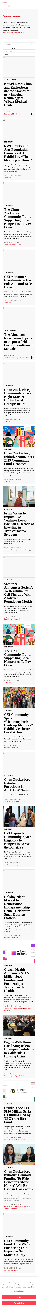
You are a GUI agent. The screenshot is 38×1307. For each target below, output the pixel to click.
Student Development (11, 1208)
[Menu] (34, 5)
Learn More (31, 1287)
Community (7, 114)
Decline (19, 1297)
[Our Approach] (8, 5)
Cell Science (8, 619)
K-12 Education (16, 1206)
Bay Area (7, 358)
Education (13, 550)
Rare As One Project (10, 1008)
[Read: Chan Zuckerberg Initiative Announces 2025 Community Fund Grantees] (19, 455)
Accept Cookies (19, 1303)
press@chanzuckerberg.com (13, 32)
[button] (19, 48)
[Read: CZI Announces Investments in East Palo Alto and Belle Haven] (19, 277)
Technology (26, 550)
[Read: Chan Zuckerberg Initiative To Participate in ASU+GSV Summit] (19, 778)
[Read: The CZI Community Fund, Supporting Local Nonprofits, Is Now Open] (19, 654)
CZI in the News (17, 114)
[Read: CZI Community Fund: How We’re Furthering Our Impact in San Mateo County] (19, 1242)
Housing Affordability (19, 1076)
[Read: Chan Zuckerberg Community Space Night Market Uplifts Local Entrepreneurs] (19, 393)
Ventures (7, 552)
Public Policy (26, 1206)
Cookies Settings (19, 1291)
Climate (6, 550)
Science (19, 550)
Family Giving (16, 244)
